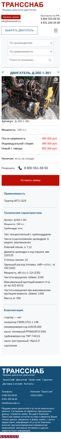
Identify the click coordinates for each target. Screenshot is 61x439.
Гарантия (47, 379)
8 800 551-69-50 (50, 18)
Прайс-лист (35, 379)
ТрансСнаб (8, 379)
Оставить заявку (31, 180)
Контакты (29, 383)
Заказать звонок (11, 17)
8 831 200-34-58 (50, 22)
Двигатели (21, 379)
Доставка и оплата (12, 383)
